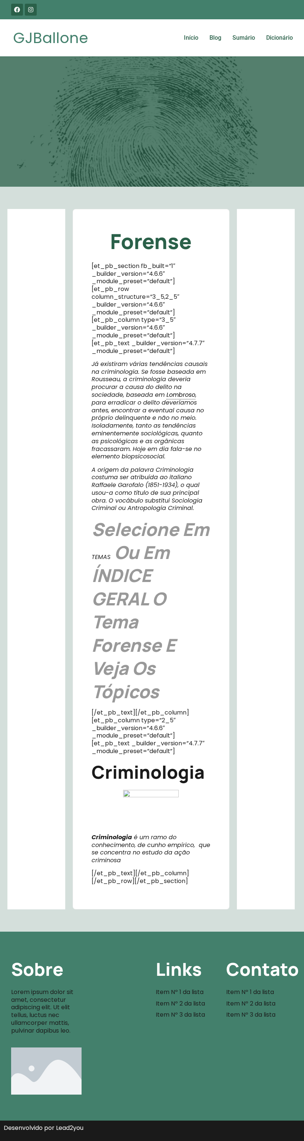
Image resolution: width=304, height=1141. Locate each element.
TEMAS (101, 557)
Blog (215, 37)
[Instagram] (31, 10)
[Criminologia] (151, 809)
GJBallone (50, 37)
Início (191, 37)
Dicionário (279, 37)
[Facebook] (17, 10)
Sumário (243, 37)
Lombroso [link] (180, 394)
